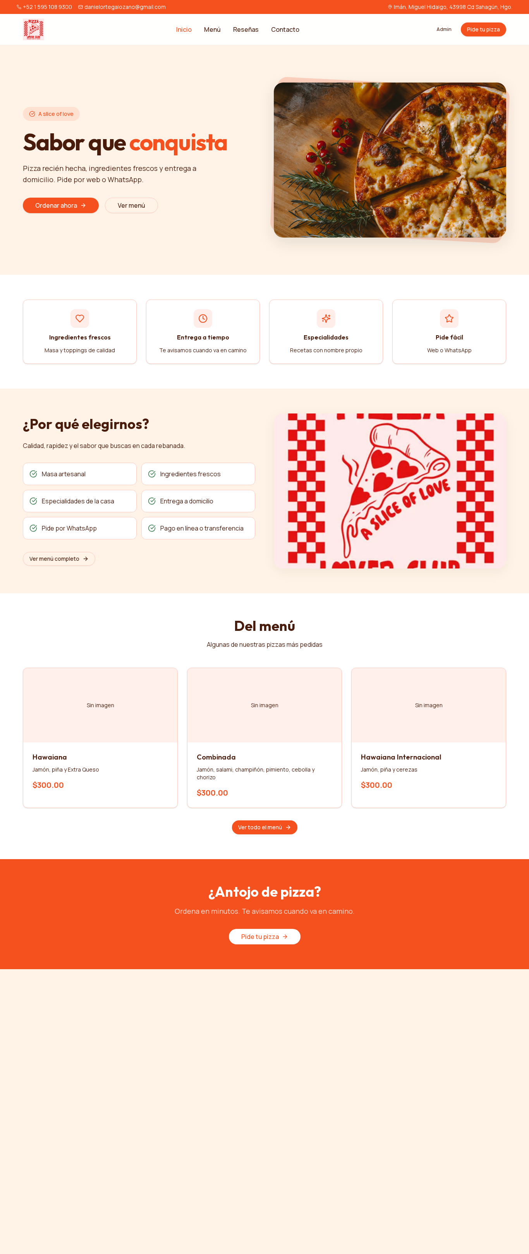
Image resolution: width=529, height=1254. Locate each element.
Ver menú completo (54, 558)
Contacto (285, 29)
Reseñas (246, 29)
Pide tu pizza (483, 29)
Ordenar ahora (56, 205)
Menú (212, 29)
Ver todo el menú (260, 827)
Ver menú (131, 205)
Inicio (184, 29)
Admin (444, 29)
